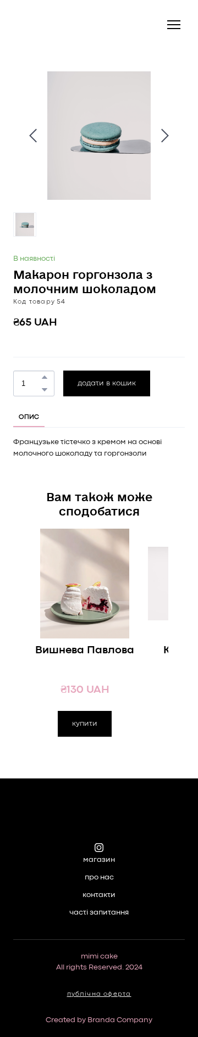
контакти (99, 895)
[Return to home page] (42, 24)
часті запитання (99, 912)
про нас (99, 877)
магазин (99, 859)
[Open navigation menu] (174, 25)
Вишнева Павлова (84, 650)
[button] (44, 377)
